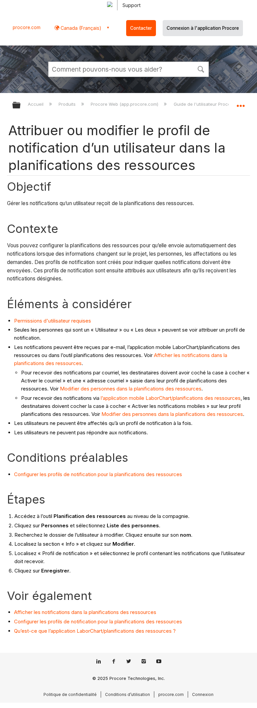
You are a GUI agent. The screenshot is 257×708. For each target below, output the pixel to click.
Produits (68, 104)
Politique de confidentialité (70, 694)
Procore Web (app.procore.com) (125, 104)
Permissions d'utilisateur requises (52, 321)
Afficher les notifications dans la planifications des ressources (85, 612)
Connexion (202, 694)
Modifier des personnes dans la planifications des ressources (130, 388)
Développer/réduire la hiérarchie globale (20, 105)
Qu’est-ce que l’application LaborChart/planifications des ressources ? (95, 631)
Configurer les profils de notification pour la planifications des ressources (98, 474)
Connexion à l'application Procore (203, 28)
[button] (201, 69)
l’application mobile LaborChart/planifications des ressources (171, 398)
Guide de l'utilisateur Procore (205, 104)
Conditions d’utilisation (127, 694)
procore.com (26, 27)
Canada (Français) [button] (80, 28)
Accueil (36, 104)
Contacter (141, 28)
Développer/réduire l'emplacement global (241, 103)
